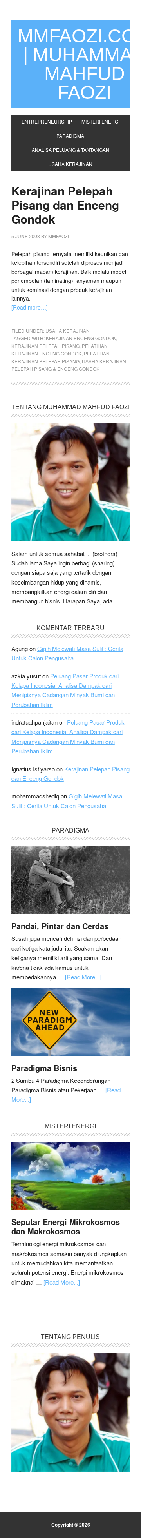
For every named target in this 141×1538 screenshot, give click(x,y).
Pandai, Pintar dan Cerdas (59, 925)
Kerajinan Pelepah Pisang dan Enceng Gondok (65, 204)
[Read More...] (83, 977)
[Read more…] (29, 307)
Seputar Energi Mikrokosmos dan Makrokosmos (65, 1226)
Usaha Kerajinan (67, 330)
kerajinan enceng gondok (81, 338)
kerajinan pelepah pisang (45, 346)
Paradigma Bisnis (44, 1067)
